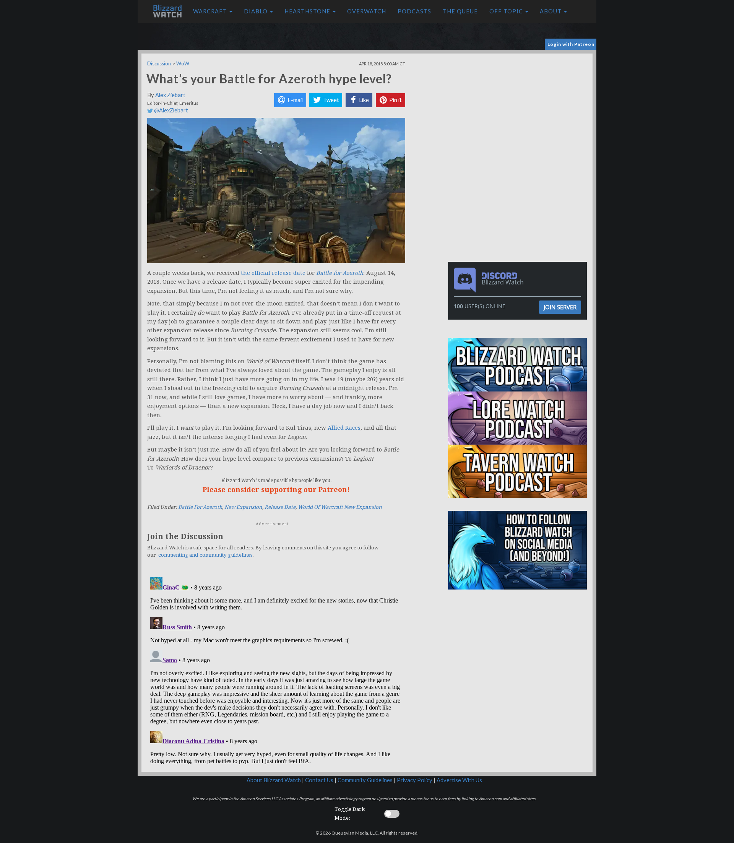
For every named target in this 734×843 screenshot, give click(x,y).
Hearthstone (308, 11)
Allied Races (344, 427)
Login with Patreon (570, 44)
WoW (182, 63)
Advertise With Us (459, 780)
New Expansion (243, 507)
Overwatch (366, 11)
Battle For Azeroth (200, 507)
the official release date (273, 273)
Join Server (560, 307)
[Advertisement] (519, 107)
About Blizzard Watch (274, 780)
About (551, 11)
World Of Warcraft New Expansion (340, 507)
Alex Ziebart (170, 95)
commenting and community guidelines (205, 555)
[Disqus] (276, 669)
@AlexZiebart (170, 110)
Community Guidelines (365, 780)
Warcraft (211, 11)
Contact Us (319, 780)
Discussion (159, 63)
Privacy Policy (414, 780)
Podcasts (414, 11)
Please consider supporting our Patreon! (276, 490)
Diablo (256, 11)
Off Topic (507, 11)
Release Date (280, 507)
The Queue (460, 11)
